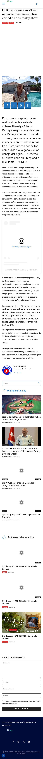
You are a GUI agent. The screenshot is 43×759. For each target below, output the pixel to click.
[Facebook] (7, 105)
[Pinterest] (21, 105)
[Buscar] (38, 383)
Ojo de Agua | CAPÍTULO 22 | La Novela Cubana (19, 637)
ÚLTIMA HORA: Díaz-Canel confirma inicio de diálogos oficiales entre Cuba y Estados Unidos (21, 451)
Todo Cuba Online (20, 366)
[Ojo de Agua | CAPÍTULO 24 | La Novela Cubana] (21, 502)
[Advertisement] (21, 49)
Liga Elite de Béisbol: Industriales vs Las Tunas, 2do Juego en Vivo (21, 418)
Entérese (5, 22)
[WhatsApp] (28, 105)
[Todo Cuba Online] (7, 370)
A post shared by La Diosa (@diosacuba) (21, 270)
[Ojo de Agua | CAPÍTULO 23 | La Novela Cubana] (21, 587)
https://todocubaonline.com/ (22, 369)
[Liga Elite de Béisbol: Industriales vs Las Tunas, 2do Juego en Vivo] (21, 404)
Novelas (5, 607)
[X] (14, 105)
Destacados (6, 445)
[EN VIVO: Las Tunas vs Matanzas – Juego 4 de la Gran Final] (21, 470)
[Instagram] (18, 742)
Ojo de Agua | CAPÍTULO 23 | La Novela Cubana (19, 602)
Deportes (5, 413)
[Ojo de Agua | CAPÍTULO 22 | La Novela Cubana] (21, 622)
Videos (11, 22)
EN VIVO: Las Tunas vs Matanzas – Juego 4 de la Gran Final (19, 484)
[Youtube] (20, 372)
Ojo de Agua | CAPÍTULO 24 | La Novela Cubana (19, 567)
